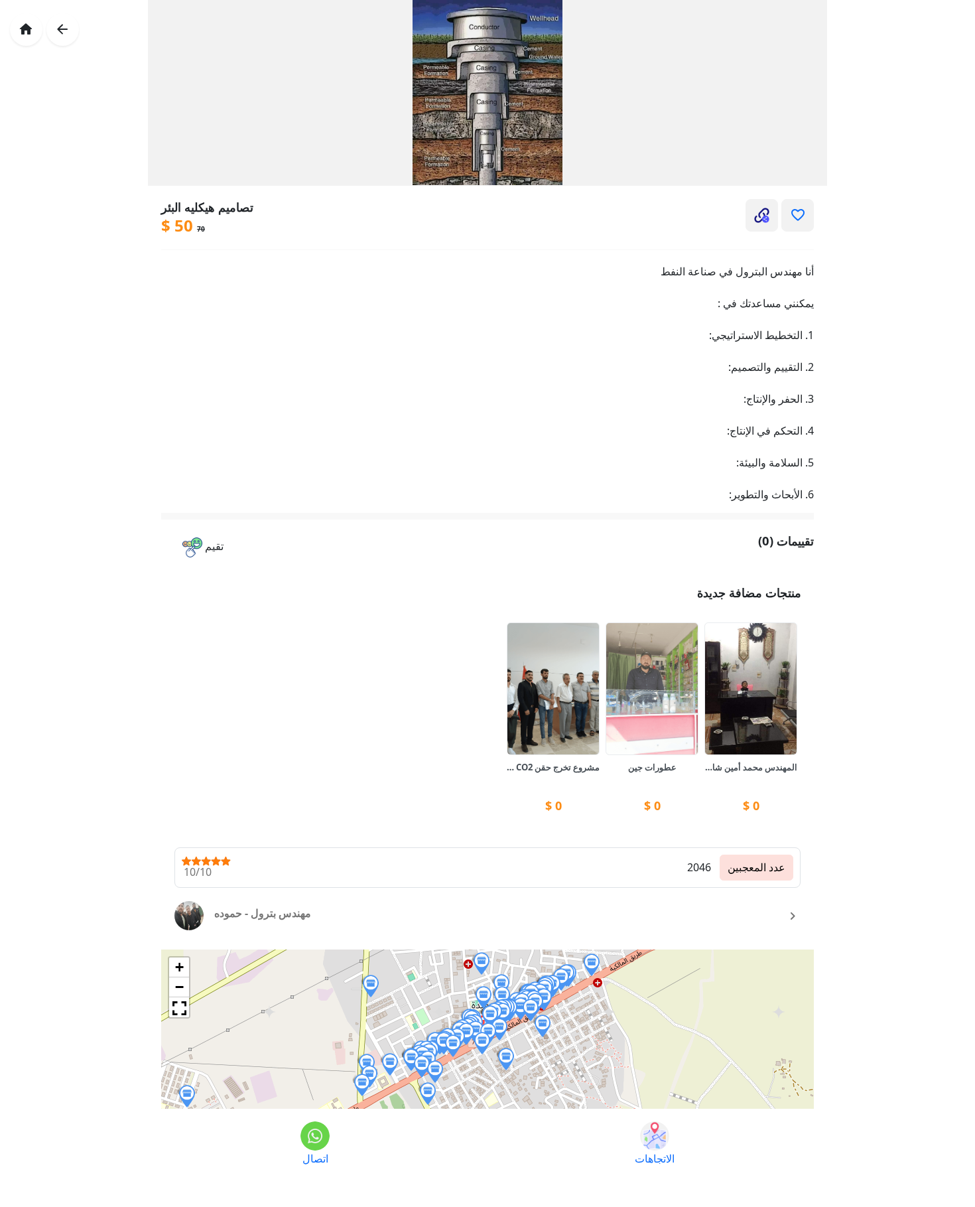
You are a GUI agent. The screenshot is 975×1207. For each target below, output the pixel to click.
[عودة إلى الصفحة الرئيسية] (26, 29)
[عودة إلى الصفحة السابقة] (62, 29)
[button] (202, 548)
